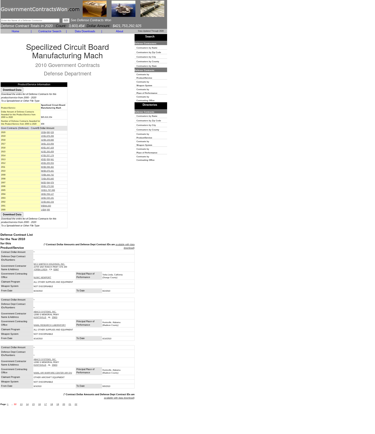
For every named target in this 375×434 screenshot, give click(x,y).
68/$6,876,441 (47, 171)
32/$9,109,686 (47, 140)
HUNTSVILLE (40, 317)
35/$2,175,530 (47, 186)
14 (27, 404)
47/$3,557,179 (47, 155)
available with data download (119, 398)
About (119, 31)
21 (70, 404)
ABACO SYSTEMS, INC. (45, 312)
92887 (56, 269)
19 (57, 404)
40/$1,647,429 (47, 148)
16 (39, 404)
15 (33, 404)
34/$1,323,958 (47, 144)
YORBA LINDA (40, 269)
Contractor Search (49, 31)
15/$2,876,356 (47, 136)
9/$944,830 (46, 206)
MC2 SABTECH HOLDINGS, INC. (49, 264)
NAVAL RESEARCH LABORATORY (50, 325)
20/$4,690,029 (47, 132)
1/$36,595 (45, 210)
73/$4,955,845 (47, 179)
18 (51, 404)
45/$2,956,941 (47, 159)
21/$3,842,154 (47, 202)
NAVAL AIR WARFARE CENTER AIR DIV (53, 373)
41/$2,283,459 (47, 152)
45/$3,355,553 (47, 163)
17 (45, 404)
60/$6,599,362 (47, 167)
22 (76, 404)
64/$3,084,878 (47, 183)
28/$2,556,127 (47, 194)
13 (21, 404)
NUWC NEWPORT (42, 277)
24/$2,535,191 (47, 198)
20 (63, 404)
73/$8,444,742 (47, 175)
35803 (54, 317)
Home (15, 31)
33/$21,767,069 (48, 190)
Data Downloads (85, 31)
